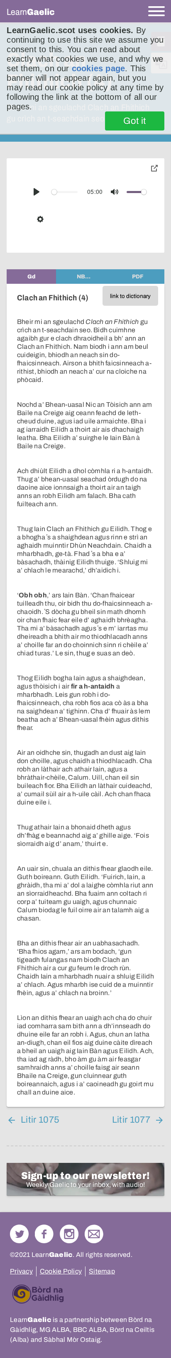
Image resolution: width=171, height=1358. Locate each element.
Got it (134, 121)
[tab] (31, 276)
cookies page (98, 68)
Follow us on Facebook (44, 1234)
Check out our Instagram (69, 1234)
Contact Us (94, 1234)
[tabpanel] (85, 695)
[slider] (64, 192)
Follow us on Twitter (19, 1234)
